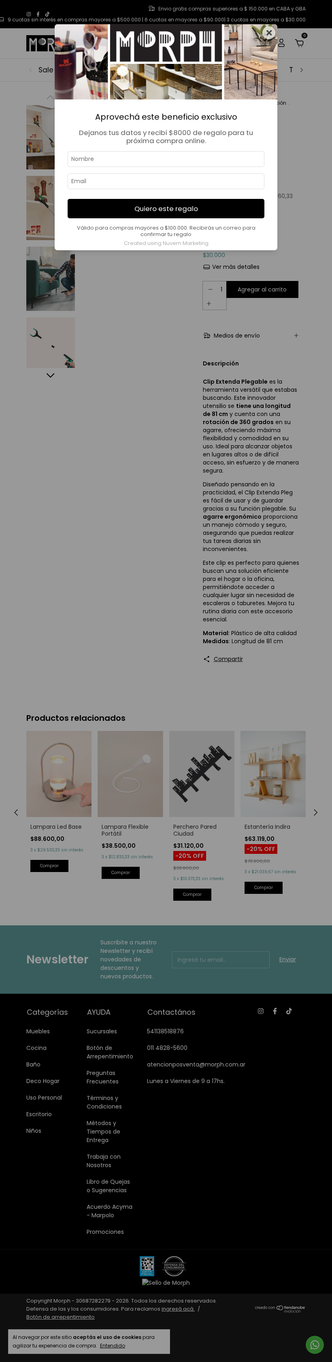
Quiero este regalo (166, 208)
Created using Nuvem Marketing (166, 243)
